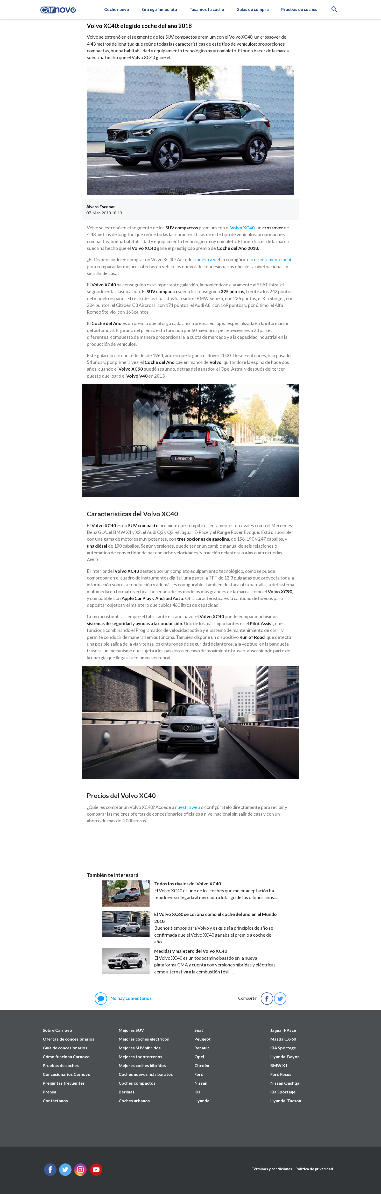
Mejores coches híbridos (142, 1065)
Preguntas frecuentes (64, 1082)
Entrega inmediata (159, 9)
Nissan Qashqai (285, 1082)
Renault (201, 1047)
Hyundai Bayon (285, 1056)
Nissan (200, 1082)
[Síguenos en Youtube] (96, 1174)
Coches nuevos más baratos (146, 1074)
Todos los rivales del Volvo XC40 (187, 883)
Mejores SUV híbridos (140, 1047)
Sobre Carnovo (57, 1030)
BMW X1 (278, 1065)
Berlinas (127, 1091)
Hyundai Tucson (285, 1100)
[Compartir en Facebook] (267, 998)
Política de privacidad (314, 1169)
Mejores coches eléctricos (144, 1038)
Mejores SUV (131, 1030)
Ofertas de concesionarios (68, 1038)
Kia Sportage (282, 1091)
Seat (198, 1030)
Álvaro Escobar (100, 206)
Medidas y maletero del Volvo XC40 (190, 951)
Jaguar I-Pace (283, 1030)
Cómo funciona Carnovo (66, 1056)
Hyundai (202, 1100)
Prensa (49, 1091)
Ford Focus (280, 1074)
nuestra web (209, 259)
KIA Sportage (283, 1047)
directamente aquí (272, 259)
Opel (199, 1056)
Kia (197, 1091)
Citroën (201, 1065)
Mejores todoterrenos (140, 1056)
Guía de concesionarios (65, 1047)
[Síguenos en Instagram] (80, 1174)
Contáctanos (55, 1100)
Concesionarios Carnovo (66, 1074)
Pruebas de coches (299, 9)
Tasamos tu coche (206, 9)
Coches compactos (137, 1082)
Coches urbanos (134, 1100)
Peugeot (202, 1038)
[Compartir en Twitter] (280, 998)
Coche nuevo (116, 9)
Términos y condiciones (272, 1169)
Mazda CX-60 (283, 1038)
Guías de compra (252, 9)
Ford (198, 1074)
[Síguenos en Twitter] (50, 1174)
